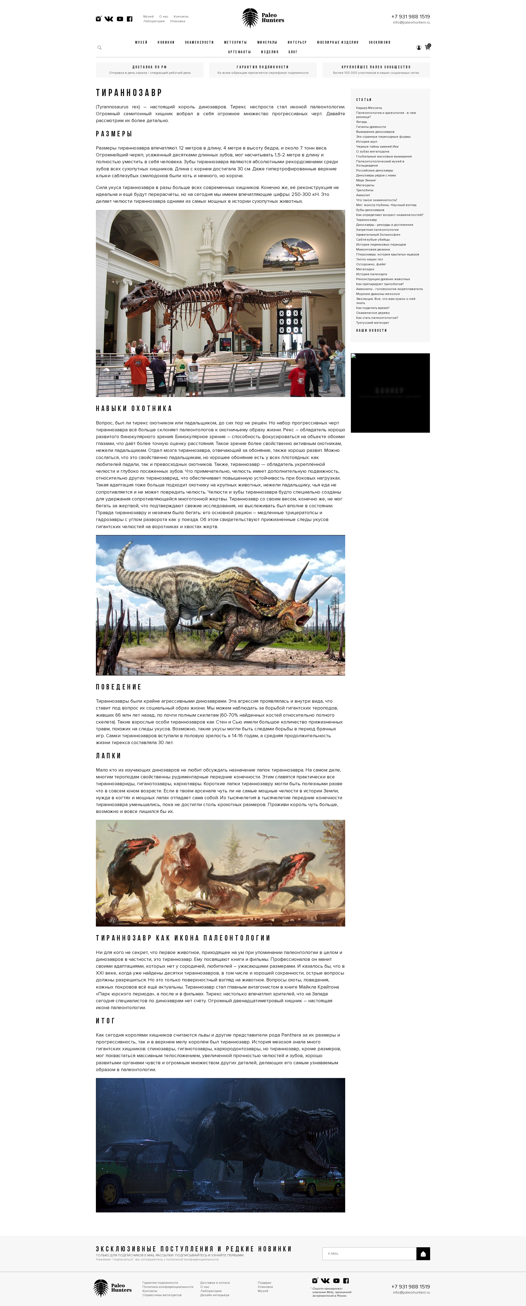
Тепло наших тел (369, 259)
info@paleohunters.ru (411, 22)
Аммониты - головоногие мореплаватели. (390, 289)
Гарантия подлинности (160, 1283)
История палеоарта (371, 274)
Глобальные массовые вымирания (384, 156)
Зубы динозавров (370, 210)
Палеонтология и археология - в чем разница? (386, 115)
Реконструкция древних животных (383, 279)
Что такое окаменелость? (376, 200)
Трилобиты (364, 190)
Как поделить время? (372, 308)
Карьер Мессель (369, 108)
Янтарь (361, 122)
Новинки (166, 43)
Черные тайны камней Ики (377, 147)
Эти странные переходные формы (383, 137)
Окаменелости (199, 43)
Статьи (364, 100)
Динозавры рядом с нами (376, 175)
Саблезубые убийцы (373, 240)
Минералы (267, 43)
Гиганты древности (371, 127)
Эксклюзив (380, 43)
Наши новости (372, 331)
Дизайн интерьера (214, 1295)
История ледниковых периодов (381, 245)
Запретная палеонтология (377, 230)
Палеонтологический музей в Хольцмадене (380, 163)
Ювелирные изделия (338, 43)
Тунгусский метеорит (372, 323)
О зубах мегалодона (372, 152)
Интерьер (297, 43)
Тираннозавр (366, 220)
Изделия (270, 52)
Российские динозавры (374, 170)
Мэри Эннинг (366, 180)
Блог (293, 52)
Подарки (264, 1283)
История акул (366, 142)
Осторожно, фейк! (371, 264)
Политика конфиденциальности (167, 1287)
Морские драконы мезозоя (378, 294)
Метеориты (235, 43)
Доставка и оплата (215, 1283)
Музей (148, 17)
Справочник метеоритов (162, 1295)
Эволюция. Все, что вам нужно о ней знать (385, 301)
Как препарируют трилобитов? (380, 284)
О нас (163, 17)
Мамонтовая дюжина (373, 249)
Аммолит (363, 195)
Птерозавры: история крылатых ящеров (387, 254)
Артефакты (239, 52)
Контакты (181, 17)
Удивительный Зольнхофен (378, 235)
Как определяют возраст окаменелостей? (389, 215)
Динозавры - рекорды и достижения (384, 225)
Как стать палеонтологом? (377, 318)
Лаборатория (154, 21)
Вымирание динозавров (375, 132)
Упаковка (177, 21)
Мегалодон (365, 269)
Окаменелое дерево (373, 313)
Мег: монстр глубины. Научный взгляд (386, 205)
